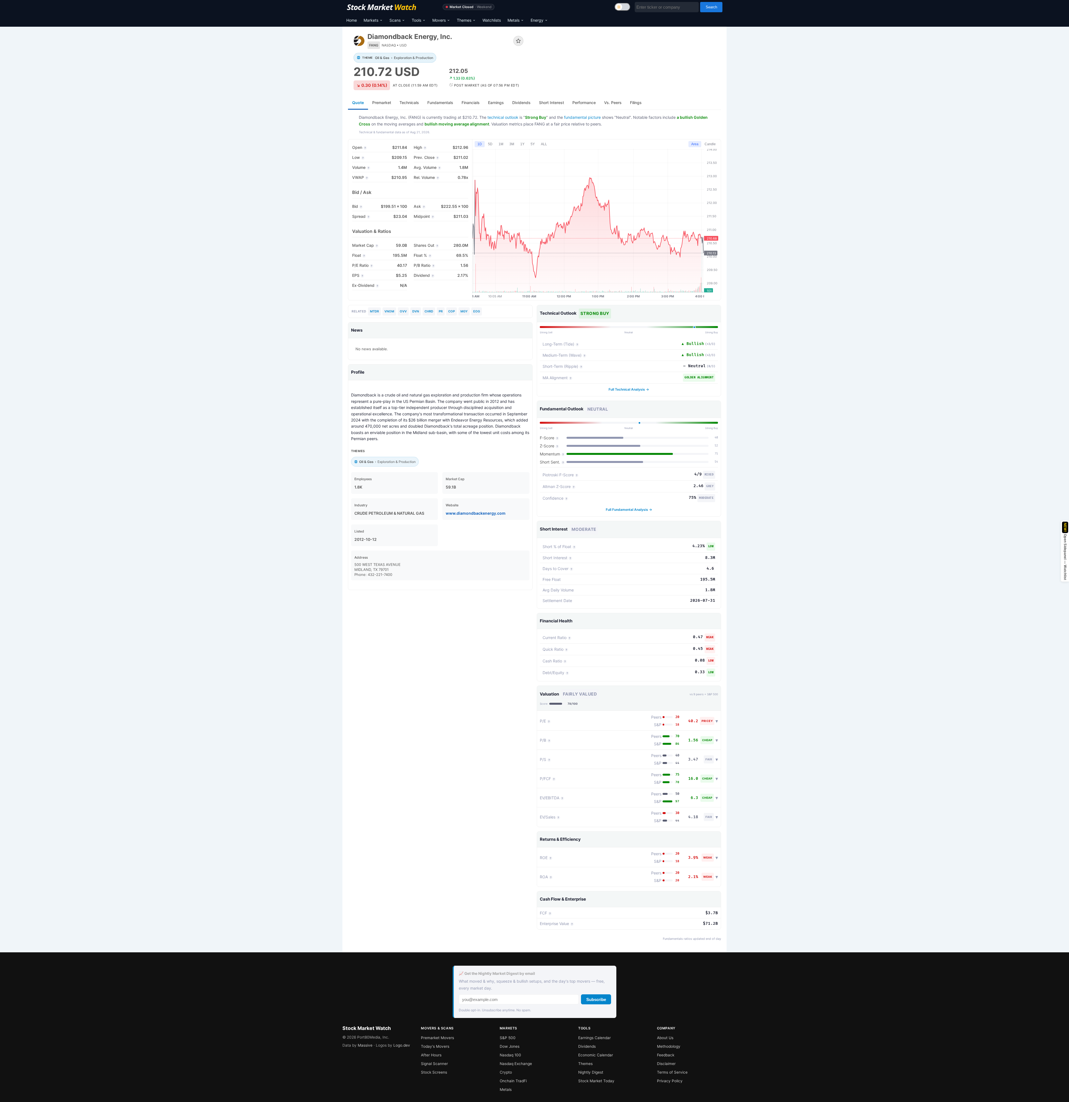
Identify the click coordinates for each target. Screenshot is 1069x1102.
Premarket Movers (437, 1038)
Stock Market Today (596, 1081)
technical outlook (502, 117)
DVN (415, 311)
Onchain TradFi (513, 1081)
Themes (464, 20)
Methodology (668, 1046)
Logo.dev (401, 1045)
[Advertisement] (626, 51)
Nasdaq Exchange (516, 1063)
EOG (476, 311)
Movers (439, 20)
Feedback (665, 1055)
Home (351, 20)
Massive (365, 1045)
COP (451, 311)
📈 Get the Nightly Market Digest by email (497, 973)
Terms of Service (672, 1072)
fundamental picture (582, 117)
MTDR (374, 311)
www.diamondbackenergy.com (476, 513)
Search (711, 7)
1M (501, 144)
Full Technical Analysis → (629, 389)
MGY (464, 311)
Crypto (506, 1072)
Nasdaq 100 (510, 1055)
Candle (710, 144)
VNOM (389, 311)
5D (490, 144)
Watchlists (491, 20)
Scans (395, 20)
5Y (533, 144)
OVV (403, 311)
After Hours (431, 1055)
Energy (537, 20)
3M (511, 144)
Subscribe (596, 999)
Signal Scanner (434, 1063)
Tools (416, 20)
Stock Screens (434, 1072)
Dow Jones (509, 1046)
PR (441, 311)
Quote (358, 102)
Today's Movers (435, 1046)
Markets (371, 20)
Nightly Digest (590, 1072)
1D (479, 144)
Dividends (587, 1046)
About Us (665, 1038)
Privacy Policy (670, 1081)
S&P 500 (508, 1038)
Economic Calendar (595, 1055)
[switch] (622, 7)
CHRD (429, 311)
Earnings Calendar (594, 1038)
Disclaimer (666, 1063)
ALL (544, 144)
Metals (513, 20)
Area (694, 144)
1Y (522, 144)
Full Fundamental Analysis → (629, 509)
